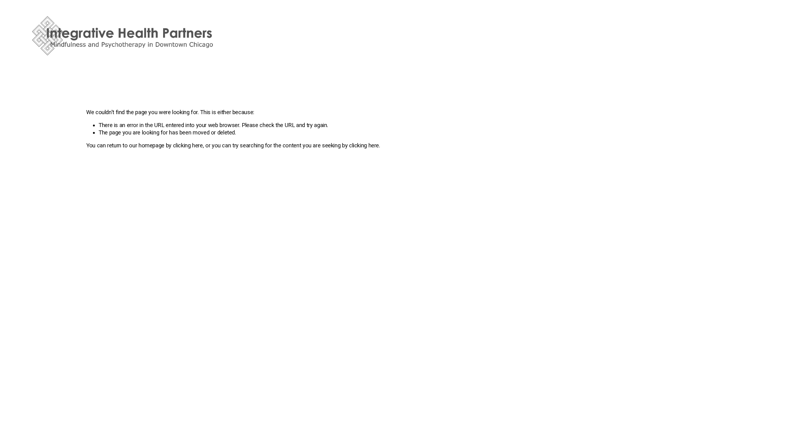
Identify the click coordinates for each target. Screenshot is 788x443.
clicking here (188, 145)
